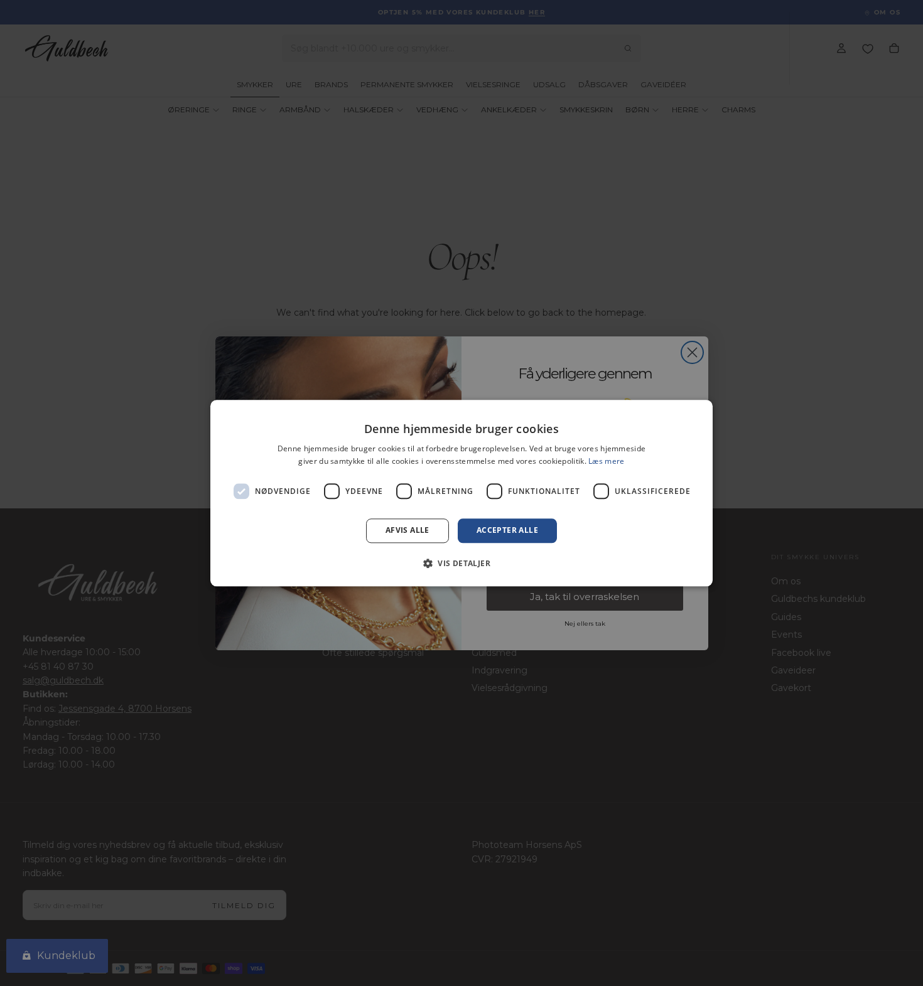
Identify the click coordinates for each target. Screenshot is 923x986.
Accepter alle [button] (507, 530)
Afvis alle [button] (407, 530)
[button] (461, 563)
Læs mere (606, 461)
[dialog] (461, 493)
